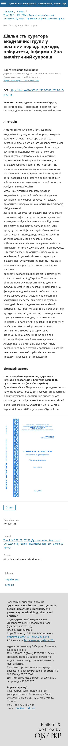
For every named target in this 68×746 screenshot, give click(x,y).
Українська (11, 579)
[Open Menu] (3, 3)
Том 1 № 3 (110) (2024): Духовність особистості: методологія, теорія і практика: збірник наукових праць (34, 16)
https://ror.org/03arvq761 (39, 640)
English (9, 584)
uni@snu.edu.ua (25, 708)
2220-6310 (28, 636)
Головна (8, 11)
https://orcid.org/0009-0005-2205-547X (21, 80)
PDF (10, 507)
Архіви (20, 11)
